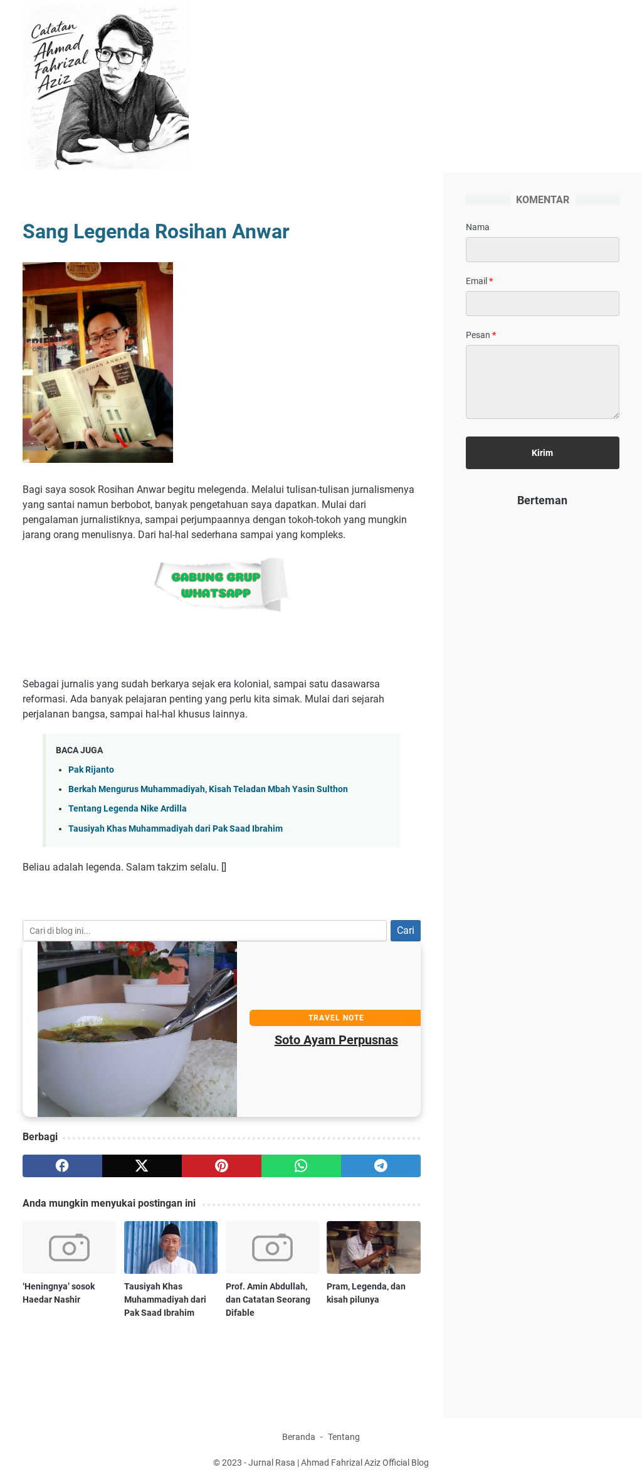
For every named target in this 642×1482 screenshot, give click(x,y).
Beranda (298, 1437)
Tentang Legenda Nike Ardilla (127, 808)
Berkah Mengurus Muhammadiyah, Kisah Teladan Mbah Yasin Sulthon (208, 789)
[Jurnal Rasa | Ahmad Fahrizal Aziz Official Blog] (113, 86)
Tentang (344, 1437)
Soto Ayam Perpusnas (320, 1039)
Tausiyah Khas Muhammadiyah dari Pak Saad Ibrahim (175, 828)
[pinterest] (221, 1166)
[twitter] (142, 1166)
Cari (405, 930)
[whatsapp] (301, 1166)
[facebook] (62, 1166)
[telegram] (381, 1166)
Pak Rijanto (91, 770)
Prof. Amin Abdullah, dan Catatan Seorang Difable (268, 1299)
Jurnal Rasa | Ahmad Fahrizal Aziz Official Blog (338, 1463)
